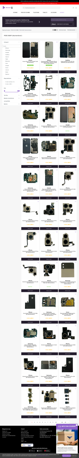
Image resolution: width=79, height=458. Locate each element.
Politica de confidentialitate (8, 435)
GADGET (62, 12)
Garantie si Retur (25, 434)
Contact (4, 437)
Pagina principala (6, 30)
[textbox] (62, 19)
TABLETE (45, 12)
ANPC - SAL (23, 441)
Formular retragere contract (27, 435)
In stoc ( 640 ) (8, 84)
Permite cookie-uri (66, 455)
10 (56, 422)
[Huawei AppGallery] (47, 450)
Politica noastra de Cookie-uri (42, 455)
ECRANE (15, 12)
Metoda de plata (25, 432)
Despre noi (4, 431)
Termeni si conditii (6, 432)
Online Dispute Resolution (27, 437)
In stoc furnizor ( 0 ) (10, 81)
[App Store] (39, 450)
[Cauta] (23, 8)
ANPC (22, 438)
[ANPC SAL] (27, 445)
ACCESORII (53, 12)
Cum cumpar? (24, 431)
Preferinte (74, 455)
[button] (73, 8)
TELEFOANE (36, 12)
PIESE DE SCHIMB (25, 12)
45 (65, 422)
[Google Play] (32, 450)
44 (62, 422)
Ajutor (22, 440)
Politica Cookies (6, 434)
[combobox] (62, 19)
